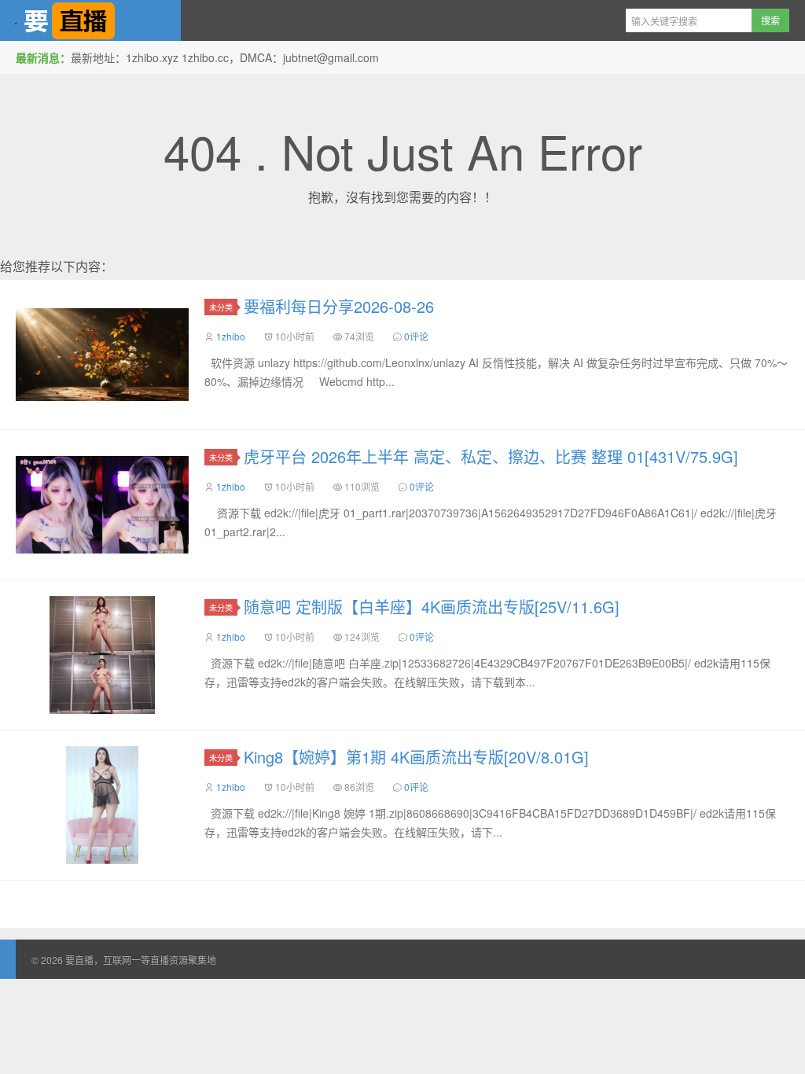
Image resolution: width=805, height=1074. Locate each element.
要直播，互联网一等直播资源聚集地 (90, 20)
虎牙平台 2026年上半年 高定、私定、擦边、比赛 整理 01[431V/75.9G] (491, 456)
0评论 (416, 336)
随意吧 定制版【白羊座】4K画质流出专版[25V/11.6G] (431, 606)
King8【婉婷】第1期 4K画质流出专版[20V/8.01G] (416, 756)
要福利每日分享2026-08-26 (339, 306)
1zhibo (230, 336)
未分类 (221, 307)
